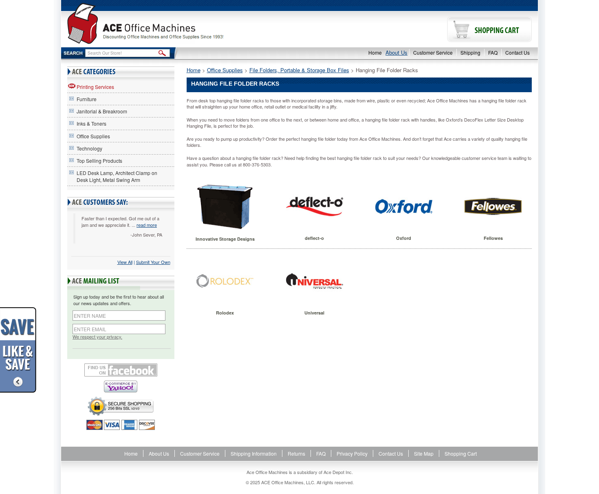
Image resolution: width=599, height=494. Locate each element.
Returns (296, 453)
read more (147, 225)
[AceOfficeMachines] (180, 23)
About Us (396, 52)
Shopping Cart (461, 453)
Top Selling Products (99, 160)
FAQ (493, 52)
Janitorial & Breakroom (102, 111)
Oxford (403, 238)
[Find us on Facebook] (120, 370)
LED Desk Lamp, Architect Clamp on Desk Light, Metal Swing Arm (117, 176)
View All (124, 262)
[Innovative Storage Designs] (225, 207)
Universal (314, 313)
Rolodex (225, 313)
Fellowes (493, 238)
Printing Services (95, 86)
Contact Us (517, 52)
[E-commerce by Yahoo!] (120, 386)
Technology (89, 148)
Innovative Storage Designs (225, 239)
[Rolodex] (225, 281)
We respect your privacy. (97, 337)
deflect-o (314, 238)
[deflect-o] (314, 206)
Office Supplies (93, 136)
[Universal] (314, 281)
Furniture (87, 98)
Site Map (424, 453)
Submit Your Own (153, 262)
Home (375, 52)
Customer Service (433, 52)
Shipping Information (254, 453)
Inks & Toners (91, 123)
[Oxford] (403, 206)
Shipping (470, 52)
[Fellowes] (493, 206)
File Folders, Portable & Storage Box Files (299, 70)
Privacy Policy (352, 453)
